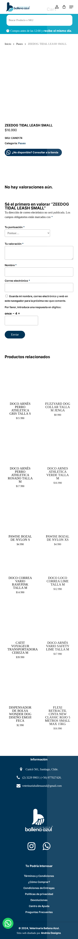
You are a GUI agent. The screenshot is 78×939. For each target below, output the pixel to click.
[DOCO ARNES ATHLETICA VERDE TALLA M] (57, 444)
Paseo (19, 43)
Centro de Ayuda (39, 906)
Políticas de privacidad (39, 894)
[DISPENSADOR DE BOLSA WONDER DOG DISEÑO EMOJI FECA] (20, 683)
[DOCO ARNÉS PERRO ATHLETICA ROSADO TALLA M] (20, 444)
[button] (71, 7)
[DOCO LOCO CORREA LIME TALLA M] (57, 562)
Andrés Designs (51, 932)
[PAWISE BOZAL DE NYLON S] (20, 512)
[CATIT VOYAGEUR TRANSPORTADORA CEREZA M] (20, 618)
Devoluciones (39, 900)
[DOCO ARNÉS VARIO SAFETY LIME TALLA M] (57, 618)
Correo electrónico (17, 280)
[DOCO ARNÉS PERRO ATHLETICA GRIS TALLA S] (20, 380)
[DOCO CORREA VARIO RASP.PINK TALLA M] (20, 562)
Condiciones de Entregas (39, 887)
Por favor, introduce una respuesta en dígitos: (33, 307)
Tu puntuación (15, 227)
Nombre (11, 265)
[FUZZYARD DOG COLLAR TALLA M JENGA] (57, 380)
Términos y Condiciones (39, 875)
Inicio (8, 43)
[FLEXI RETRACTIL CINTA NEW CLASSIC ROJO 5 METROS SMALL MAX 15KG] (57, 683)
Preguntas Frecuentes (39, 912)
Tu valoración (14, 243)
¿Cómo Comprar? (39, 881)
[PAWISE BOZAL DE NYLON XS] (57, 512)
